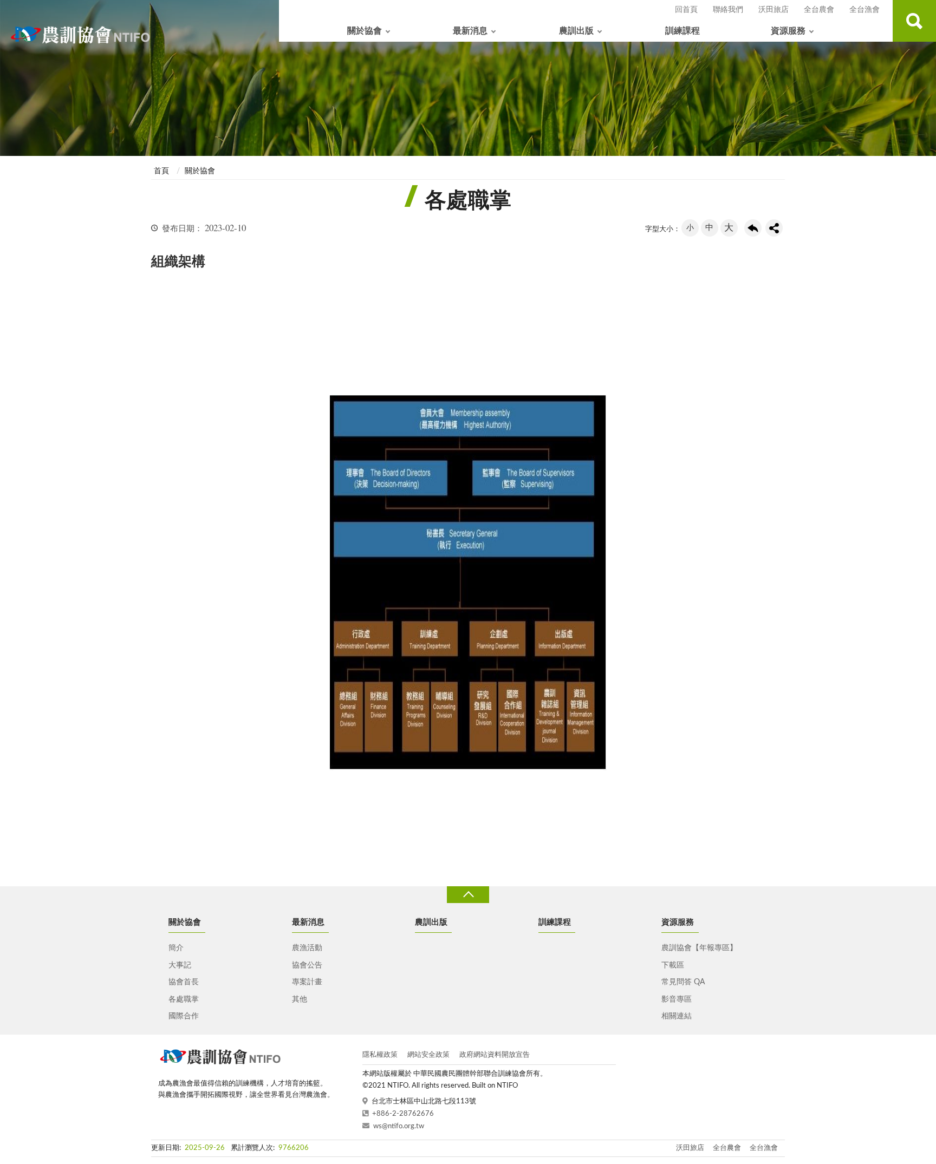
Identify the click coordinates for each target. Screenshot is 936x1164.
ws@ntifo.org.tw (398, 1126)
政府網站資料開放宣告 (494, 1054)
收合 (468, 894)
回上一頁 (753, 228)
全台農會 (819, 10)
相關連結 (676, 1016)
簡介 (176, 948)
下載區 (672, 965)
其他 (299, 999)
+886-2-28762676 (403, 1113)
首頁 (161, 171)
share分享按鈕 (774, 228)
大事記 (179, 965)
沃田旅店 (773, 10)
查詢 (914, 21)
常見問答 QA (683, 982)
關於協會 (364, 31)
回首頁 (686, 10)
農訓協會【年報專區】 (699, 948)
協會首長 (183, 982)
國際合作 (183, 1016)
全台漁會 (864, 10)
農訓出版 (576, 31)
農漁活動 (307, 948)
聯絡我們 (728, 10)
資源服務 (788, 31)
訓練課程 (682, 31)
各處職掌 (183, 999)
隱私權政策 (380, 1054)
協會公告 (307, 965)
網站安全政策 (428, 1054)
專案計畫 (307, 982)
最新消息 (470, 31)
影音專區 (676, 999)
